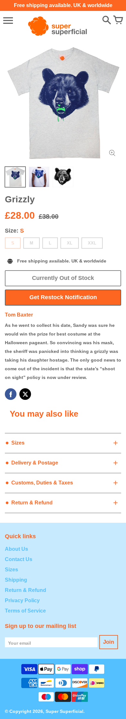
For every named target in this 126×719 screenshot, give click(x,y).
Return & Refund (25, 590)
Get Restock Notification (63, 297)
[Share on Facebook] (10, 394)
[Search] (106, 20)
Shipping (16, 580)
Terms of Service (25, 610)
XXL (92, 243)
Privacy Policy (22, 600)
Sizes (11, 569)
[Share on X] (25, 394)
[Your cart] (118, 20)
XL (69, 243)
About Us (16, 549)
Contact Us (18, 559)
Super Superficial (64, 711)
